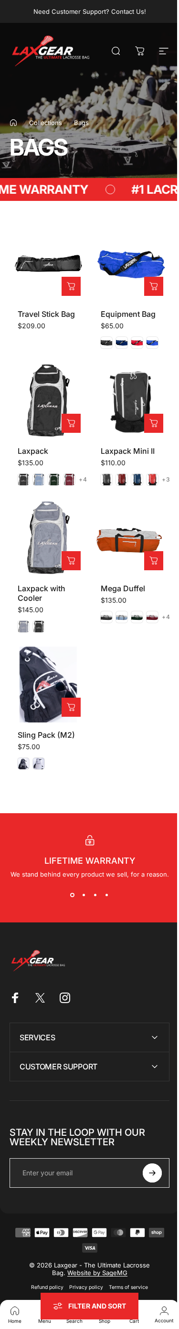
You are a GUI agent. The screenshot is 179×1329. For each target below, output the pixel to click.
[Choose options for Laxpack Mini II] (153, 423)
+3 (166, 479)
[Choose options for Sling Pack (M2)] (71, 707)
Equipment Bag (128, 314)
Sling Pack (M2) (46, 735)
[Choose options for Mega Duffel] (153, 560)
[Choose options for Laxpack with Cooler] (71, 560)
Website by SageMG (93, 1258)
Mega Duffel (123, 588)
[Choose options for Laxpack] (71, 423)
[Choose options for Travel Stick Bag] (71, 286)
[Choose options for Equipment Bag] (153, 286)
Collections (45, 122)
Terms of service (125, 1273)
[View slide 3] (95, 895)
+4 (83, 479)
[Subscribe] (145, 1158)
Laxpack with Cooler (41, 593)
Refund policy (44, 1273)
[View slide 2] (84, 895)
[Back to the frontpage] (13, 122)
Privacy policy (83, 1273)
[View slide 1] (72, 895)
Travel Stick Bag (46, 314)
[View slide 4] (107, 895)
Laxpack (33, 451)
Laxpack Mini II (128, 451)
